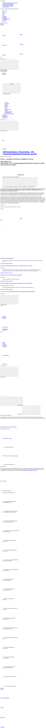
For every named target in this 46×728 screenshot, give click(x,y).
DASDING (5, 16)
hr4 (3, 14)
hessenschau (5, 10)
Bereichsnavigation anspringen (8, 4)
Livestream (5, 346)
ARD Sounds (5, 117)
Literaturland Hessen (8, 111)
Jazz (5, 107)
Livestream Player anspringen (8, 5)
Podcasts (4, 114)
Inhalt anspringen (6, 6)
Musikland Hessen (8, 112)
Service (1, 331)
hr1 (3, 11)
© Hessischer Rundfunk (4, 697)
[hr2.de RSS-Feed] (11, 386)
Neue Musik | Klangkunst (9, 113)
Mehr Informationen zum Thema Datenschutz (8, 426)
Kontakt (4, 342)
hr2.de (1, 305)
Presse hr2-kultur (6, 355)
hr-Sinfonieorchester (6, 18)
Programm (4, 74)
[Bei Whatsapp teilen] (11, 238)
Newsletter (5, 344)
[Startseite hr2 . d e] (23, 24)
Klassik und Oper (8, 109)
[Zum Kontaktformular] (11, 395)
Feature (6, 104)
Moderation (5, 116)
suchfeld (1, 119)
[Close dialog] (31, 410)
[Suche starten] (9, 65)
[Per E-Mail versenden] (11, 247)
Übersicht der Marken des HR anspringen (10, 2)
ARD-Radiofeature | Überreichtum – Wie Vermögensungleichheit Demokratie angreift (20, 153)
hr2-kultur (4, 12)
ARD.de (2, 707)
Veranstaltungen (5, 115)
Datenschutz (2, 717)
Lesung (6, 110)
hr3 (3, 13)
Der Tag (6, 102)
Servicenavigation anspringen (8, 3)
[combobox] (9, 59)
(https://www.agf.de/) (8, 438)
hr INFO (4, 15)
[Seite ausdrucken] (11, 256)
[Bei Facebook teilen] (11, 229)
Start (4, 73)
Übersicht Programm (6, 93)
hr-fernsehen (5, 17)
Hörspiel (6, 106)
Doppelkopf (7, 103)
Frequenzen (5, 345)
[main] (23, 218)
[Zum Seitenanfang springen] (9, 299)
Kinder (6, 108)
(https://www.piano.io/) (14, 455)
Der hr (4, 20)
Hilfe (3, 343)
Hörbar (6, 105)
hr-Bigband (5, 19)
